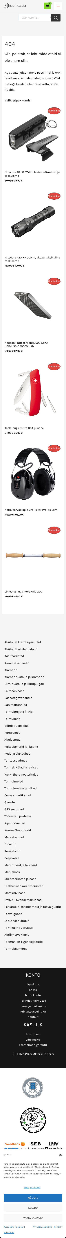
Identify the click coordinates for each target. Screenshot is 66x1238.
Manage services (32, 1187)
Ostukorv (33, 984)
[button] (60, 1155)
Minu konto (33, 995)
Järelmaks (33, 1039)
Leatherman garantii (33, 1045)
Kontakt (58, 1227)
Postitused (33, 1034)
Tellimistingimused (33, 1000)
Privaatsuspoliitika (42, 1227)
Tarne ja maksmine (33, 1006)
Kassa (33, 990)
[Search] (55, 17)
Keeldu (33, 1207)
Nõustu (33, 1197)
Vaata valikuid (33, 1217)
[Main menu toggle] (58, 6)
